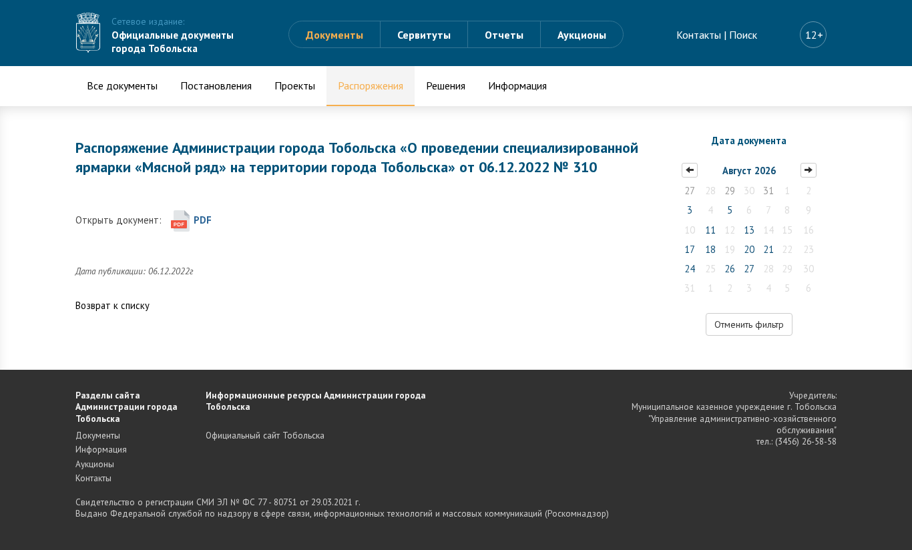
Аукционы (581, 34)
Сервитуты (424, 34)
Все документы (122, 85)
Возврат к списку (112, 305)
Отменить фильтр (749, 324)
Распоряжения (370, 85)
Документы (334, 34)
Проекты (294, 85)
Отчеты (504, 34)
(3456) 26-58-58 (806, 441)
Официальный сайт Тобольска (265, 435)
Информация (517, 85)
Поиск (743, 34)
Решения (445, 85)
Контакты (698, 34)
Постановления (216, 85)
